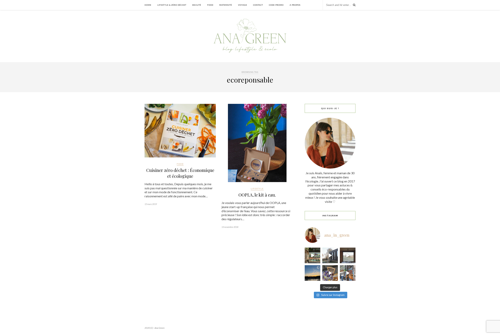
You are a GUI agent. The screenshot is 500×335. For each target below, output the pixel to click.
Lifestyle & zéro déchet (171, 5)
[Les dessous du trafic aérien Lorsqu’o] (312, 273)
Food (210, 5)
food (180, 164)
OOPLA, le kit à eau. (257, 195)
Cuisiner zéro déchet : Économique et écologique (180, 173)
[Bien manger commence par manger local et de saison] (312, 255)
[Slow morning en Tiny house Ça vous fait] (330, 255)
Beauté (196, 5)
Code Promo (276, 5)
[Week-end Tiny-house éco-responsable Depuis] (347, 255)
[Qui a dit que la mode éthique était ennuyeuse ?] (347, 273)
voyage (242, 5)
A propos (295, 5)
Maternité (225, 5)
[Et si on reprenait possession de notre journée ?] (330, 273)
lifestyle (257, 188)
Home (148, 5)
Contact (258, 5)
